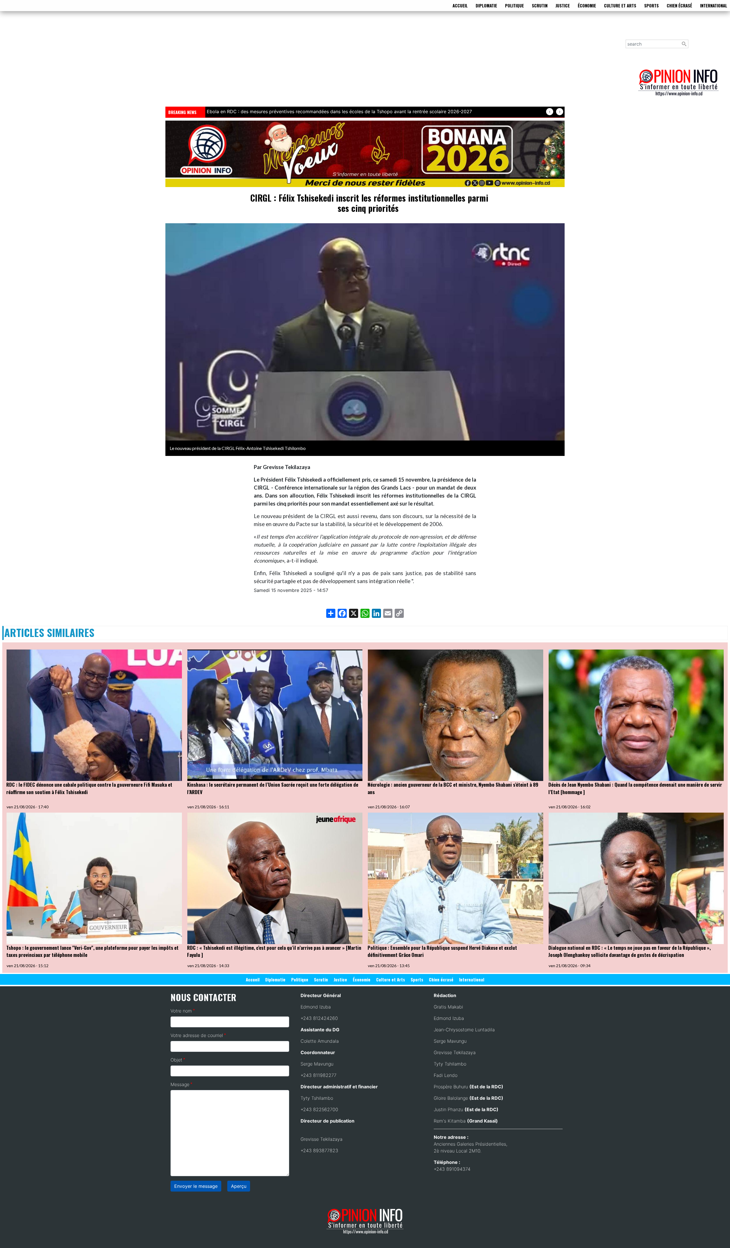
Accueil (460, 5)
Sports (651, 5)
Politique (514, 5)
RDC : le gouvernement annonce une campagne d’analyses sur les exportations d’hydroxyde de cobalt (317, 111)
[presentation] (549, 111)
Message (180, 1084)
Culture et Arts (620, 5)
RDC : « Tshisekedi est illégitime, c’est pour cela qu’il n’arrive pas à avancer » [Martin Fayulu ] (274, 951)
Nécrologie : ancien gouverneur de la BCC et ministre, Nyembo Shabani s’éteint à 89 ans (453, 788)
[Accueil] (680, 86)
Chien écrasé (679, 5)
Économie (587, 5)
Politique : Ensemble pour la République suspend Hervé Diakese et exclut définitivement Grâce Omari (442, 951)
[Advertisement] (320, 62)
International (713, 5)
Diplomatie (486, 5)
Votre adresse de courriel (197, 1035)
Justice (562, 5)
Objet (176, 1060)
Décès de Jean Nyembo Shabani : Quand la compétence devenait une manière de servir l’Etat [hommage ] (635, 788)
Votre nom (181, 1011)
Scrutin (540, 5)
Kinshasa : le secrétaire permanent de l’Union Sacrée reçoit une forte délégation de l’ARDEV (272, 788)
